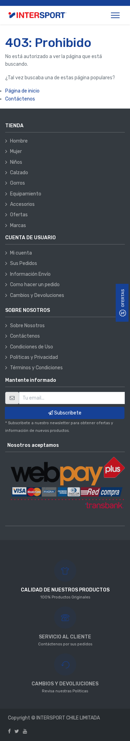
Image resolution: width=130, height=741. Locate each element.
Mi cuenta (21, 253)
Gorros (17, 183)
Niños (16, 162)
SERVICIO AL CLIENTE (65, 637)
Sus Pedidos (23, 263)
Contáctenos (20, 99)
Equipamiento (25, 194)
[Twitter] (17, 731)
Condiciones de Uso (31, 347)
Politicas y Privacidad (34, 357)
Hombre (19, 141)
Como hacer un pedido (35, 285)
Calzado (19, 173)
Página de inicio (22, 91)
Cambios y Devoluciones (37, 295)
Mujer (16, 151)
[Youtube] (25, 731)
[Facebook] (9, 731)
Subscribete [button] (67, 413)
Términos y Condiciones (36, 368)
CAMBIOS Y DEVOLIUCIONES (65, 684)
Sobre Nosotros (27, 326)
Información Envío (30, 274)
